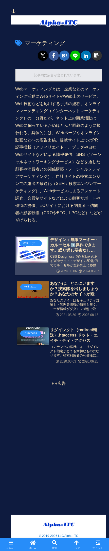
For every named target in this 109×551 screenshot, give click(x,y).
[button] (97, 56)
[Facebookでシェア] (54, 56)
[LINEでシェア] (75, 56)
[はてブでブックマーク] (64, 56)
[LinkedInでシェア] (86, 56)
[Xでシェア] (43, 56)
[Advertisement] (54, 441)
